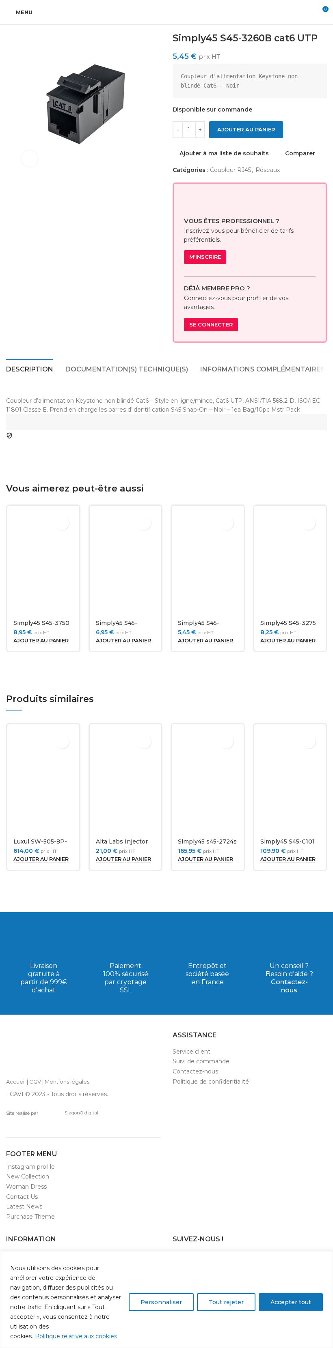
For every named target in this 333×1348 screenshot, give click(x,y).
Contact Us (22, 1196)
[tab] (29, 368)
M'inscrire (205, 256)
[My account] (307, 12)
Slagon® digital (81, 1113)
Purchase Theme (30, 1216)
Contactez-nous (289, 986)
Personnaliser (161, 1302)
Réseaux (267, 170)
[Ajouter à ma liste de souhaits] (62, 523)
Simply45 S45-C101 (287, 841)
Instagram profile (30, 1166)
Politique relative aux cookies (76, 1336)
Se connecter (211, 324)
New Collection (27, 1176)
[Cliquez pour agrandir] (30, 158)
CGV (35, 1081)
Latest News (24, 1206)
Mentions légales (67, 1081)
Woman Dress (26, 1186)
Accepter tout (290, 1302)
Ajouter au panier (246, 129)
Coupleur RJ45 (230, 170)
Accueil (16, 1081)
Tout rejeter (226, 1302)
